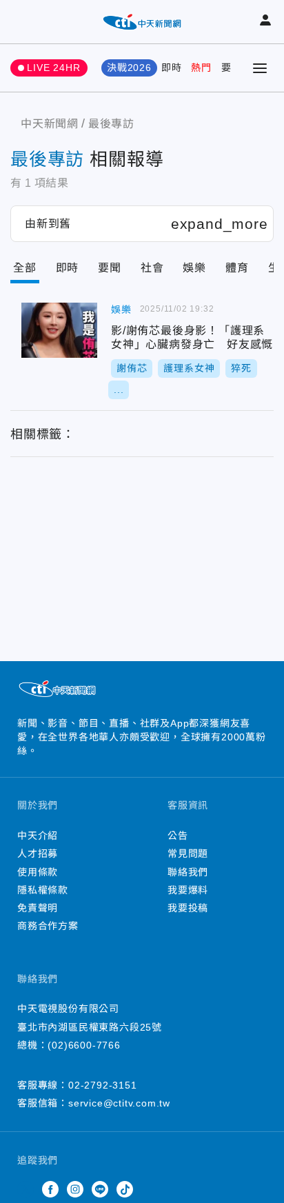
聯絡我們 (188, 872)
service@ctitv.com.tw (119, 1103)
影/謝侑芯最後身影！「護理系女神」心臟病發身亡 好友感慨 (59, 330)
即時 (171, 67)
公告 (178, 835)
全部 (25, 268)
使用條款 (37, 872)
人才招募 (37, 853)
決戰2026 (129, 67)
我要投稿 (188, 907)
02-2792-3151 (102, 1085)
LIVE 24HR (53, 67)
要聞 (231, 67)
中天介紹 (37, 835)
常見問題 (188, 853)
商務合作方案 (48, 925)
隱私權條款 (42, 890)
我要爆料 (188, 890)
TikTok (124, 1189)
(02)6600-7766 (84, 1045)
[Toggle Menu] (260, 68)
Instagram (75, 1189)
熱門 (201, 67)
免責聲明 (37, 907)
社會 (152, 268)
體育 (237, 268)
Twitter (25, 1189)
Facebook (50, 1189)
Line (100, 1189)
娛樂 (194, 268)
